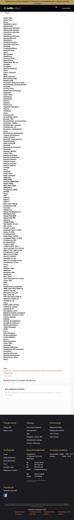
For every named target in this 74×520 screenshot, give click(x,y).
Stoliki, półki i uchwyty (11, 305)
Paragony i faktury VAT (34, 437)
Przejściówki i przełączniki (12, 287)
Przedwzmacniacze (10, 42)
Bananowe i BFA (9, 272)
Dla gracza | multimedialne (12, 129)
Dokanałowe (7, 99)
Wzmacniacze (8, 26)
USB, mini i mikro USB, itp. (12, 297)
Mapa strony (54, 437)
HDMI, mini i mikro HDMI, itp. (13, 289)
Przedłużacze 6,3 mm (10, 252)
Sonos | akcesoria (9, 72)
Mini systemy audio (10, 79)
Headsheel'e (7, 40)
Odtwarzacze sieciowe (11, 30)
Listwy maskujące (9, 327)
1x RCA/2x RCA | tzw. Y (11, 246)
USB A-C (6, 200)
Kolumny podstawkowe (11, 157)
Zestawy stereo (8, 89)
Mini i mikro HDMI (9, 186)
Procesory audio (9, 58)
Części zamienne (9, 137)
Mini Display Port (9, 214)
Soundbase (7, 66)
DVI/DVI (6, 192)
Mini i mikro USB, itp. (10, 204)
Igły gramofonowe (9, 38)
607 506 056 (38, 465)
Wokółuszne (7, 105)
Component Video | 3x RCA (12, 238)
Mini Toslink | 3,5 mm (10, 224)
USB (4, 196)
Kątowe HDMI (8, 184)
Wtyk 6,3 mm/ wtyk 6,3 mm (12, 250)
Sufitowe (6, 319)
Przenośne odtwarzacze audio (13, 83)
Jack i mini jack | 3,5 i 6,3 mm (13, 278)
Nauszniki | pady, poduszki (12, 139)
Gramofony (7, 34)
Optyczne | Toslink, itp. (11, 299)
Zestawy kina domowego (12, 91)
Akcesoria (7, 171)
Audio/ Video (7, 18)
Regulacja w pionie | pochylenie (14, 313)
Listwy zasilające (9, 337)
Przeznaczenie (8, 115)
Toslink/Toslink (8, 222)
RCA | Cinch (7, 226)
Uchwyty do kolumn (10, 307)
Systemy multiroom (10, 68)
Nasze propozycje (9, 341)
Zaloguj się (7, 427)
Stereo (5, 22)
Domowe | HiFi (8, 119)
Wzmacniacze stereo (10, 357)
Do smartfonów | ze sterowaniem (14, 121)
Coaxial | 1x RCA (9, 228)
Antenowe (7, 270)
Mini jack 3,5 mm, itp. (10, 293)
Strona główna (8, 376)
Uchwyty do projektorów (11, 321)
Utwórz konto (7, 430)
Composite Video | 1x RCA (12, 230)
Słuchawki (7, 93)
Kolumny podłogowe (10, 155)
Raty (28, 434)
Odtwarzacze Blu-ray (10, 62)
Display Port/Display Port (12, 212)
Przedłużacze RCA (9, 240)
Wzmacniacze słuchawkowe (13, 133)
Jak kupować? (31, 430)
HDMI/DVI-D (7, 188)
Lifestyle (6, 167)
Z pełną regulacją (9, 317)
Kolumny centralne (9, 163)
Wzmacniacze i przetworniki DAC (14, 85)
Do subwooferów (9, 234)
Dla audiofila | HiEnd (10, 117)
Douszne (6, 101)
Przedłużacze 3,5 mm (10, 262)
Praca (5, 464)
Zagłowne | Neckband (11, 107)
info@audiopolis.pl (40, 469)
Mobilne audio (8, 81)
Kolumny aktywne (9, 165)
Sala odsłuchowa (9, 461)
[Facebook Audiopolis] (10, 495)
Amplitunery (7, 56)
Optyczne (6, 220)
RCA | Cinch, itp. (8, 295)
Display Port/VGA (9, 218)
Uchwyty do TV (8, 309)
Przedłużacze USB (9, 206)
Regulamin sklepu (56, 427)
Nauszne (6, 103)
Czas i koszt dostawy (34, 427)
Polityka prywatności (57, 430)
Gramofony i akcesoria (11, 32)
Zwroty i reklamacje (33, 443)
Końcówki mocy (8, 50)
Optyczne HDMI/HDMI (11, 182)
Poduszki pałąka (9, 141)
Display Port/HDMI (9, 216)
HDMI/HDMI (7, 180)
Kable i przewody (9, 143)
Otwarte (6, 109)
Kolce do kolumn (9, 333)
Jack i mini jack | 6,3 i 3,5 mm (13, 248)
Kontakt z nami (8, 467)
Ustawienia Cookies (10, 470)
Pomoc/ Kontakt (66, 8)
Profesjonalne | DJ (9, 127)
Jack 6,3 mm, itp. (9, 291)
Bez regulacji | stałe (10, 311)
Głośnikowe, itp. (9, 301)
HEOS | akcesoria (9, 77)
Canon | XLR (7, 280)
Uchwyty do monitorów (11, 323)
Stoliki (5, 329)
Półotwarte (7, 111)
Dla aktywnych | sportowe (12, 125)
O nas (5, 454)
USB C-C (6, 202)
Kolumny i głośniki (9, 151)
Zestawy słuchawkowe (11, 135)
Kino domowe (8, 54)
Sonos (5, 70)
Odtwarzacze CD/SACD (11, 28)
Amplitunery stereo (10, 24)
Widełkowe (7, 274)
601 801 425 (38, 467)
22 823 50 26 (38, 462)
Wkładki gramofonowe (11, 36)
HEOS (5, 74)
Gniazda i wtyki (8, 268)
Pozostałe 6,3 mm (9, 258)
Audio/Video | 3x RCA (10, 236)
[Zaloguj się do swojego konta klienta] (51, 8)
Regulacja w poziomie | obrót (13, 315)
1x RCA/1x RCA (8, 244)
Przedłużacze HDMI (10, 190)
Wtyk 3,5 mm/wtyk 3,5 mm (12, 260)
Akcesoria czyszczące (11, 44)
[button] (56, 8)
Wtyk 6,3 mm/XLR (9, 256)
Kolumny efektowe (9, 159)
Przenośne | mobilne (10, 123)
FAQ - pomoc (54, 434)
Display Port (7, 210)
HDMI (5, 283)
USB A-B (6, 198)
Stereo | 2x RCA (8, 232)
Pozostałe (6, 46)
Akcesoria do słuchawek (12, 147)
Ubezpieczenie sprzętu (34, 440)
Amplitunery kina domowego (13, 349)
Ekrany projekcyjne (10, 335)
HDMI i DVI (7, 177)
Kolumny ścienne (9, 161)
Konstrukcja (7, 97)
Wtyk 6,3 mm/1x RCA (10, 254)
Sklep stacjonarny (9, 458)
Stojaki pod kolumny (10, 325)
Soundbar (6, 64)
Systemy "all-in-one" (10, 353)
